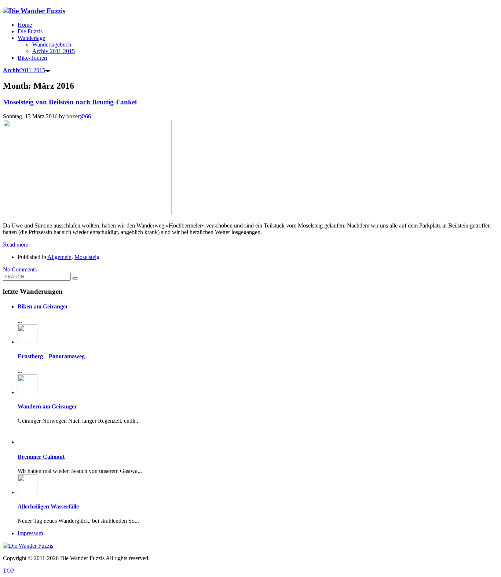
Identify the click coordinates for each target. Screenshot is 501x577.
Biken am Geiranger (43, 306)
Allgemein (59, 257)
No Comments (20, 269)
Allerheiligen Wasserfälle (48, 506)
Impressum (30, 533)
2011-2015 (24, 70)
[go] (75, 278)
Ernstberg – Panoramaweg (51, 356)
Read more (15, 244)
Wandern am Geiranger (47, 406)
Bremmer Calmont (41, 457)
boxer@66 (78, 116)
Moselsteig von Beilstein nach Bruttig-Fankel (70, 102)
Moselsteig (86, 257)
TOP (8, 570)
